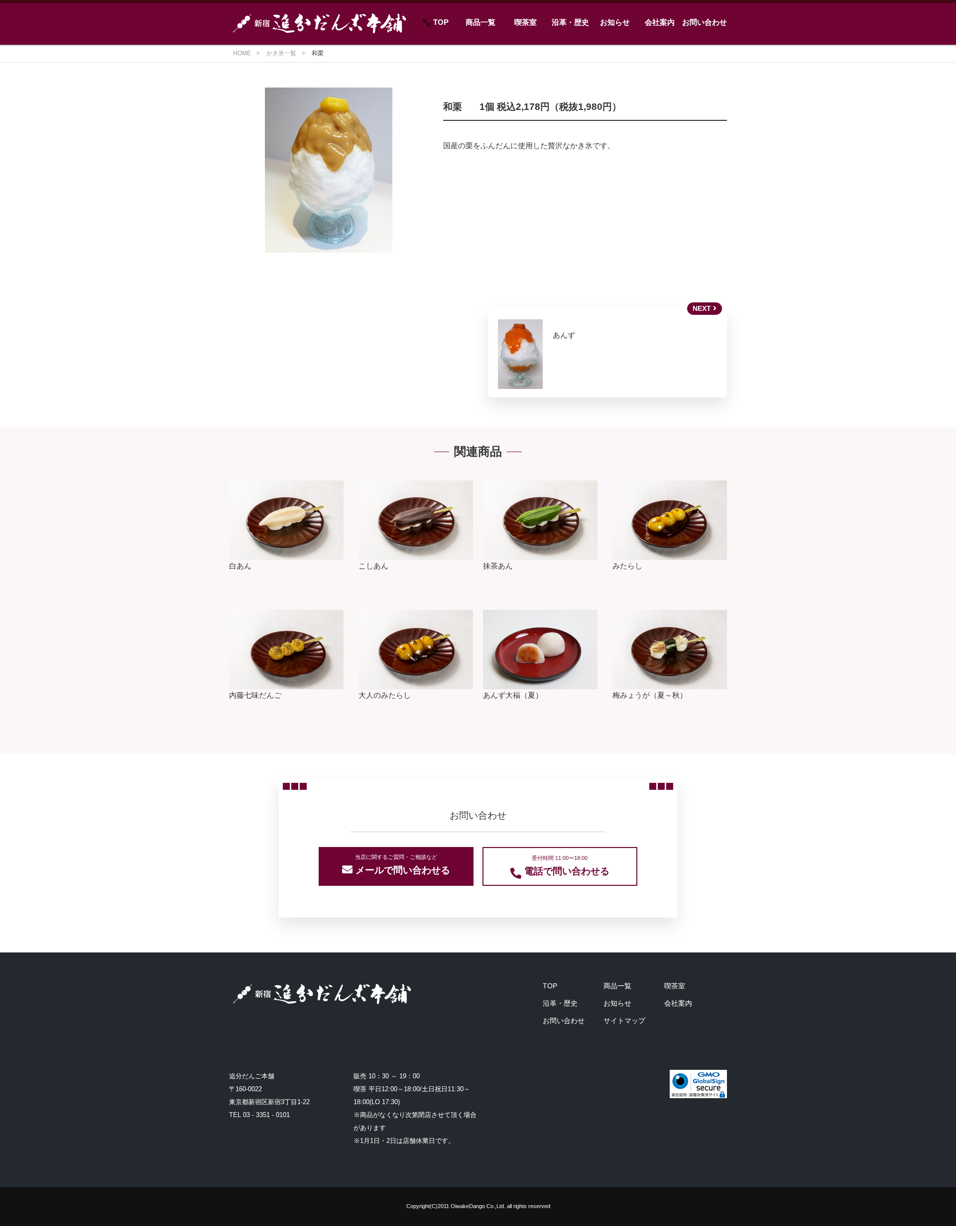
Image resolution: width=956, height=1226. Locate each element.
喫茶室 (525, 22)
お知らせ (615, 22)
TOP (441, 22)
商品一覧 (480, 22)
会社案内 (660, 22)
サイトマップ (624, 1020)
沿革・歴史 (570, 22)
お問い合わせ (704, 22)
